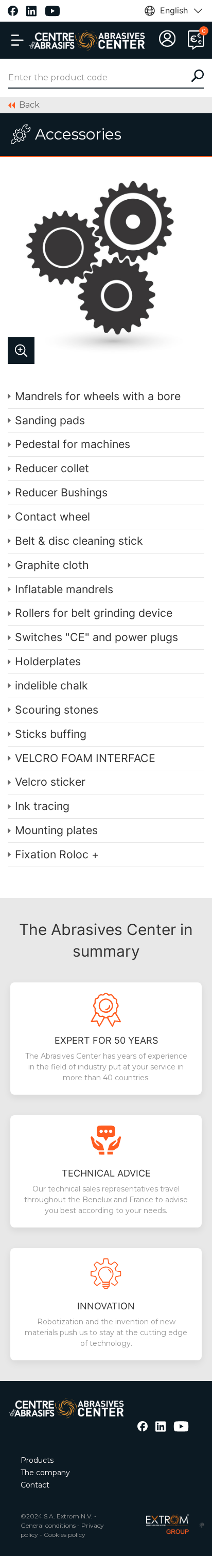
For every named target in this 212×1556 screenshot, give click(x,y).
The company (45, 1472)
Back (29, 105)
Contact (35, 1485)
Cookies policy (64, 1534)
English (174, 10)
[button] (17, 40)
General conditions (48, 1525)
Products (37, 1460)
